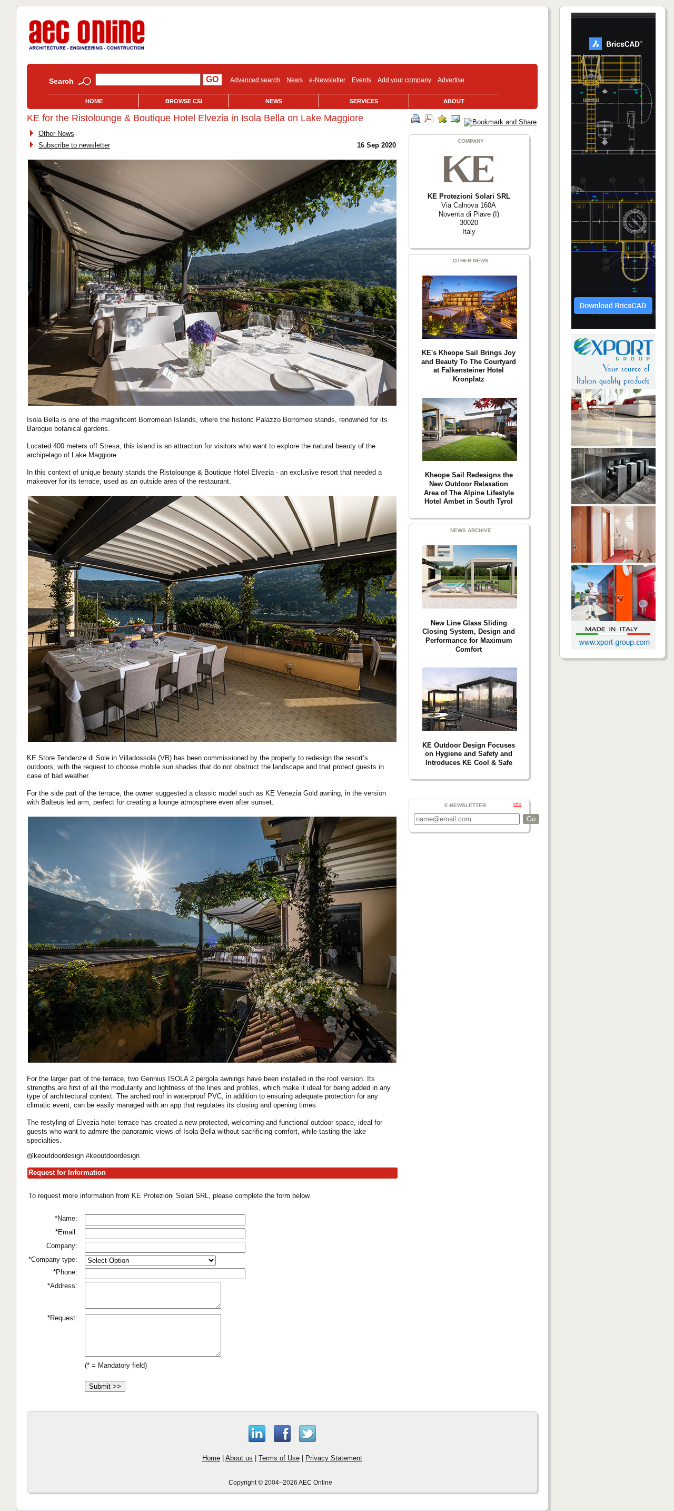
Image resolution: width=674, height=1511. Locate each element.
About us (239, 1458)
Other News (56, 134)
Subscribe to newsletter (74, 145)
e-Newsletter (327, 80)
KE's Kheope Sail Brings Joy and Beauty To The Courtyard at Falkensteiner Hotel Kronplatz (468, 366)
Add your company (404, 80)
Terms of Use (279, 1458)
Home (94, 101)
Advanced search (255, 80)
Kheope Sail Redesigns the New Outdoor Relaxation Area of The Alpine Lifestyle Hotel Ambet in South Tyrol (469, 488)
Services (364, 101)
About (453, 101)
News (294, 80)
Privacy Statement (333, 1458)
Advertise (451, 80)
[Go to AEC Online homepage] (87, 50)
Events (361, 80)
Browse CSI (183, 101)
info (517, 804)
